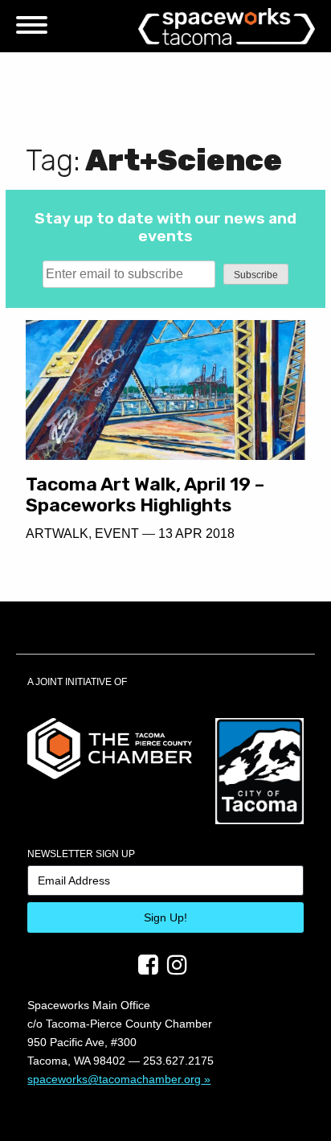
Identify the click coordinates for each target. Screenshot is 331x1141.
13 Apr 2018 (196, 533)
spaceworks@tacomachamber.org (114, 1079)
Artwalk (57, 533)
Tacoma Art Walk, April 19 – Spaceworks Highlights (145, 495)
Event (117, 533)
